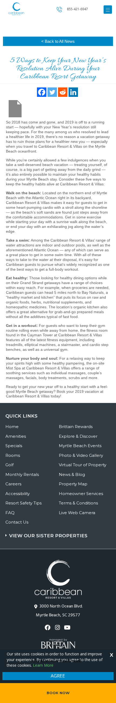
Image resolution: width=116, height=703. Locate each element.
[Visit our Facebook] (48, 627)
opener (108, 9)
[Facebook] (41, 92)
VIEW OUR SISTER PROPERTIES (48, 535)
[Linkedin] (73, 92)
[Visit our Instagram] (58, 627)
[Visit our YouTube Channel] (68, 627)
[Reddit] (62, 92)
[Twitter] (52, 92)
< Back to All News (58, 41)
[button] (58, 533)
